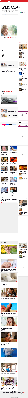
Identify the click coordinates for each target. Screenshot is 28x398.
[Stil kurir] (12, 393)
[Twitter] (11, 396)
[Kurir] (4, 393)
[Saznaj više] (26, 42)
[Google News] (16, 396)
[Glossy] (14, 393)
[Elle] (10, 393)
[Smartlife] (16, 393)
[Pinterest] (12, 396)
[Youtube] (15, 396)
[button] (16, 12)
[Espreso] (9, 393)
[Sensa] (18, 393)
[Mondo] (7, 393)
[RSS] (17, 396)
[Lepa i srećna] (1, 0)
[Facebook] (10, 396)
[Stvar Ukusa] (23, 393)
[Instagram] (14, 396)
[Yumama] (21, 393)
